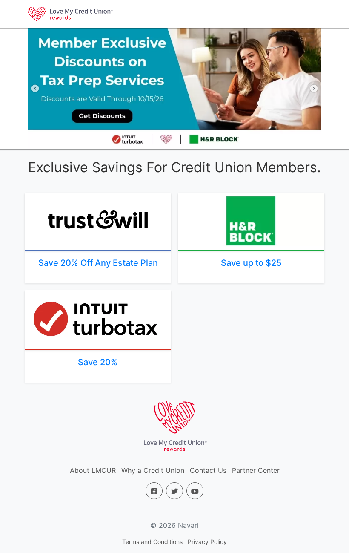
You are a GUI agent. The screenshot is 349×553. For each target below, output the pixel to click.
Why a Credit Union (152, 470)
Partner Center (256, 470)
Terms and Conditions (152, 541)
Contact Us (208, 470)
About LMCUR (93, 470)
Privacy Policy (207, 541)
